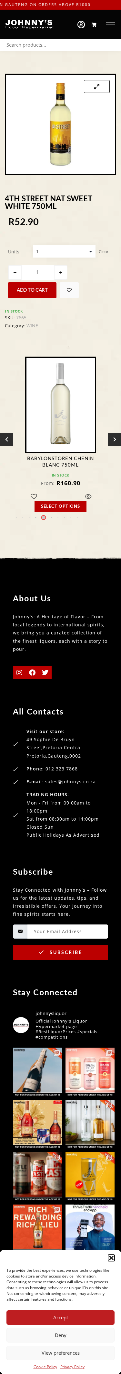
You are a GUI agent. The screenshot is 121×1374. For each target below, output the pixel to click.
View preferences (61, 1353)
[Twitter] (45, 672)
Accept (60, 1317)
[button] (111, 1258)
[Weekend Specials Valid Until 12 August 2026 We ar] (90, 1072)
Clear (103, 251)
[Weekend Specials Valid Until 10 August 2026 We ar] (37, 1176)
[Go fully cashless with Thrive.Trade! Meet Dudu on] (90, 1229)
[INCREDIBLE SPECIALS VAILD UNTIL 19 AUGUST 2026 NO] (90, 1124)
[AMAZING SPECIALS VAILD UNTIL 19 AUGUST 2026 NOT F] (90, 1176)
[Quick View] (88, 497)
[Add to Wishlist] (69, 290)
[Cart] (94, 24)
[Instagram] (19, 672)
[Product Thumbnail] (97, 86)
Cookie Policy (45, 1366)
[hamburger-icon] (110, 24)
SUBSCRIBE (65, 953)
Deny (60, 1335)
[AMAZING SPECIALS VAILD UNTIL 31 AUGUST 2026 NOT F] (37, 1072)
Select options (60, 507)
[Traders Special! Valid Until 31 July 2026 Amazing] (37, 1229)
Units (13, 252)
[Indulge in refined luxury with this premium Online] (37, 1124)
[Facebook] (32, 672)
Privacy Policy (72, 1366)
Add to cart (32, 290)
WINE (32, 326)
